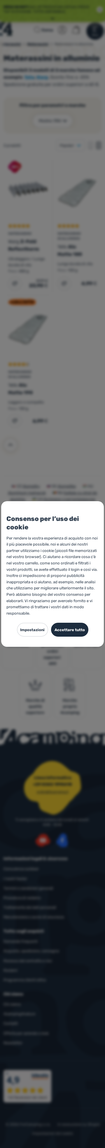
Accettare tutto (70, 630)
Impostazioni (32, 630)
